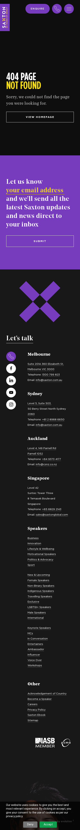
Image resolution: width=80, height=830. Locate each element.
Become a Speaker (40, 699)
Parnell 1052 (35, 453)
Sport (31, 564)
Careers (32, 704)
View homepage (40, 117)
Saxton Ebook (36, 714)
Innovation (34, 543)
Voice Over (35, 660)
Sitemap (33, 720)
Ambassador (36, 649)
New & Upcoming (39, 574)
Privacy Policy (37, 709)
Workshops (35, 665)
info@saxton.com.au (49, 380)
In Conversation (38, 638)
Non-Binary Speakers (41, 585)
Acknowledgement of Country (47, 693)
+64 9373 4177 (51, 459)
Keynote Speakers (39, 627)
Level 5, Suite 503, (39, 403)
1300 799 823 (51, 374)
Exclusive (33, 601)
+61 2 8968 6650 (53, 419)
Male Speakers (37, 612)
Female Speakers (38, 580)
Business (33, 538)
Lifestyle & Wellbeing (41, 548)
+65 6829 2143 (51, 509)
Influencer (34, 654)
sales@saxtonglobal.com (52, 514)
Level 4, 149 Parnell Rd (42, 448)
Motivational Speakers (42, 554)
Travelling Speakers (40, 596)
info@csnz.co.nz (46, 464)
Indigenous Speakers (41, 591)
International (36, 617)
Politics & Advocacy (40, 559)
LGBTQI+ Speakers (39, 607)
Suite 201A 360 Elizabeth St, (46, 363)
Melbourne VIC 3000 (41, 369)
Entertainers (35, 644)
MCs (30, 633)
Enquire (37, 8)
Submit (40, 241)
